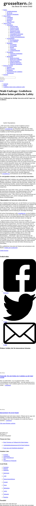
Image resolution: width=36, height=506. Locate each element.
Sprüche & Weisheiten (13, 14)
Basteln (12, 47)
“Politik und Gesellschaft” (11, 247)
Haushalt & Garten (15, 31)
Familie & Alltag (14, 28)
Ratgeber (5, 74)
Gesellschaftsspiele (15, 50)
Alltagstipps (10, 25)
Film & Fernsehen (15, 61)
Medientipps (10, 56)
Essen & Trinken (14, 29)
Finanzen (9, 67)
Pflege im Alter (11, 68)
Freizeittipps (10, 52)
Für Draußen (13, 46)
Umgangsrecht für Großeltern (14, 71)
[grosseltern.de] (18, 4)
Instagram (6, 470)
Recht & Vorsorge (8, 65)
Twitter (5, 322)
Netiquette (6, 494)
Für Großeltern (14, 41)
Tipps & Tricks (7, 23)
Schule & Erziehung (15, 35)
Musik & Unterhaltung (16, 64)
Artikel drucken (4, 250)
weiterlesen (8, 385)
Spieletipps (9, 43)
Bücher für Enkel (14, 58)
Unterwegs (13, 49)
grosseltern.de (8, 128)
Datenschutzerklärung (9, 479)
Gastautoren (6, 456)
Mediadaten (6, 488)
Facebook (6, 293)
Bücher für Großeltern (16, 59)
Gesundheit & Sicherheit (16, 34)
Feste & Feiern (14, 26)
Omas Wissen (7, 16)
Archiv (5, 491)
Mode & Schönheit (15, 32)
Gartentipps (10, 17)
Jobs (4, 459)
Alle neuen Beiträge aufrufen (7, 423)
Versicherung (10, 73)
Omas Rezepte (10, 22)
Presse (5, 485)
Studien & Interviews (15, 62)
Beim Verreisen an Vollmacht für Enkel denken (15, 442)
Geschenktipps (10, 38)
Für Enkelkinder (14, 40)
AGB (4, 476)
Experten (5, 454)
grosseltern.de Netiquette (9, 460)
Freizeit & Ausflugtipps (16, 53)
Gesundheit (10, 19)
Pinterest (5, 468)
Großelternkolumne (12, 11)
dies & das (9, 13)
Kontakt (5, 482)
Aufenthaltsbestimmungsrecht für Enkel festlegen (16, 445)
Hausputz (9, 20)
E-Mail (5, 345)
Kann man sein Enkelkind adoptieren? (13, 448)
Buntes (5, 10)
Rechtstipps (10, 70)
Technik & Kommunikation (17, 37)
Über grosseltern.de (8, 457)
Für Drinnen (13, 44)
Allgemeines (13, 55)
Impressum (6, 473)
